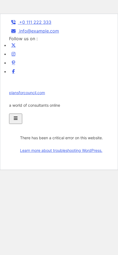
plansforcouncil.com (27, 92)
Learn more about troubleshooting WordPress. (61, 150)
